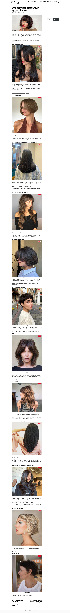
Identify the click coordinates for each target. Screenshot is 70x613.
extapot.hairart (27, 325)
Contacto (43, 610)
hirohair (27, 372)
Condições (39, 610)
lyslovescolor (27, 496)
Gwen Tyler (14, 11)
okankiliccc (27, 82)
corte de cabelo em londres (27, 277)
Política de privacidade (33, 610)
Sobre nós (27, 610)
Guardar (40, 46)
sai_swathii (27, 180)
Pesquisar (56, 19)
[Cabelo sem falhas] (16, 2)
